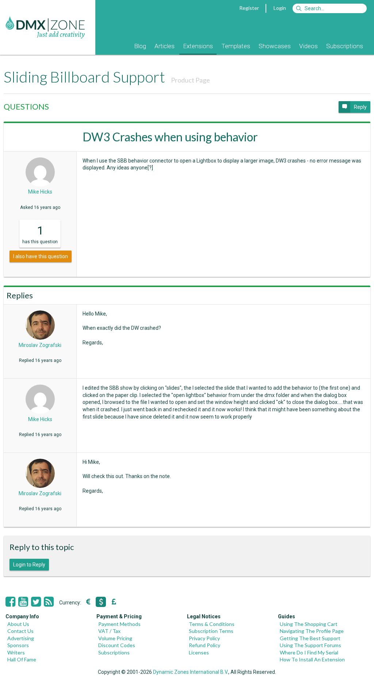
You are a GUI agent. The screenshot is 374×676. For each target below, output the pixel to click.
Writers (16, 652)
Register (249, 8)
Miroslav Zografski (40, 345)
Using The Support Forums (310, 645)
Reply (360, 107)
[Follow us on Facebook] (10, 602)
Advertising (20, 638)
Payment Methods (119, 624)
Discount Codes (116, 645)
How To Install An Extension (312, 659)
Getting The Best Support (310, 638)
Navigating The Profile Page (312, 631)
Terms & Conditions (211, 624)
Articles (164, 46)
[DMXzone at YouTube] (23, 602)
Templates (235, 46)
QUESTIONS (26, 106)
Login (280, 8)
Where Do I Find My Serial (309, 652)
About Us (18, 624)
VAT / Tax (109, 631)
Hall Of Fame (21, 659)
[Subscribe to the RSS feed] (49, 602)
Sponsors (18, 645)
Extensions (198, 46)
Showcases (275, 46)
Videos (308, 46)
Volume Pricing (115, 638)
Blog (140, 46)
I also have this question (40, 256)
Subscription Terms (211, 631)
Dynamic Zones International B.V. (190, 672)
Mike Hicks (40, 192)
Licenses (199, 652)
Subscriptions (344, 46)
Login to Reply (29, 565)
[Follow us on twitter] (36, 602)
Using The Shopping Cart (308, 624)
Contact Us (20, 631)
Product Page (190, 80)
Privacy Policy (204, 638)
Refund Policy (204, 645)
